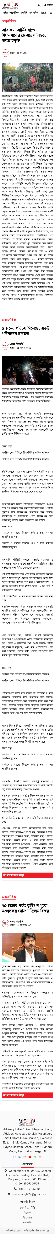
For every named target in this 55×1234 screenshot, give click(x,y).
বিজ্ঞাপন (28, 1212)
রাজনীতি (23, 12)
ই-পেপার (27, 1217)
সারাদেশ (43, 12)
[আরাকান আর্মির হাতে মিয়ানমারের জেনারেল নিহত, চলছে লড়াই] (27, 77)
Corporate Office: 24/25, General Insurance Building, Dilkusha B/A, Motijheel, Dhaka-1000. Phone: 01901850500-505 (28, 1177)
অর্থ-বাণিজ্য (34, 12)
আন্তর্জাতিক (14, 12)
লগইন (50, 5)
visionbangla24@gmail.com (29, 1194)
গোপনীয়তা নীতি (27, 1208)
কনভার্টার (27, 1222)
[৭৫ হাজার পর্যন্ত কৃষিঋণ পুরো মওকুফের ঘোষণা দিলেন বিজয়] (27, 947)
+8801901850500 (29, 1189)
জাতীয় (5, 12)
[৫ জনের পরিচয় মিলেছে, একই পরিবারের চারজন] (27, 370)
